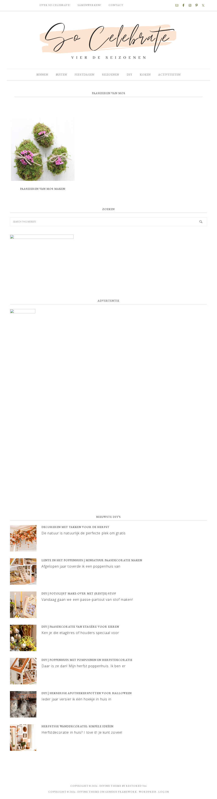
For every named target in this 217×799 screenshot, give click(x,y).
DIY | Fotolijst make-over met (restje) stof (79, 593)
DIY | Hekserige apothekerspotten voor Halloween (87, 693)
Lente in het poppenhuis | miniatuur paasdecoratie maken (92, 560)
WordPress (147, 791)
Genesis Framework (121, 791)
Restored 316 (136, 786)
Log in (163, 791)
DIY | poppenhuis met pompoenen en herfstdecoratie (87, 660)
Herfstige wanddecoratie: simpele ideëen (77, 726)
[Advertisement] (108, 477)
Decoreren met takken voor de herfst (75, 527)
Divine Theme (88, 791)
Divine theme (110, 786)
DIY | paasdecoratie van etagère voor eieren (80, 626)
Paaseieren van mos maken (42, 189)
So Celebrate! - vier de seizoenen (108, 40)
